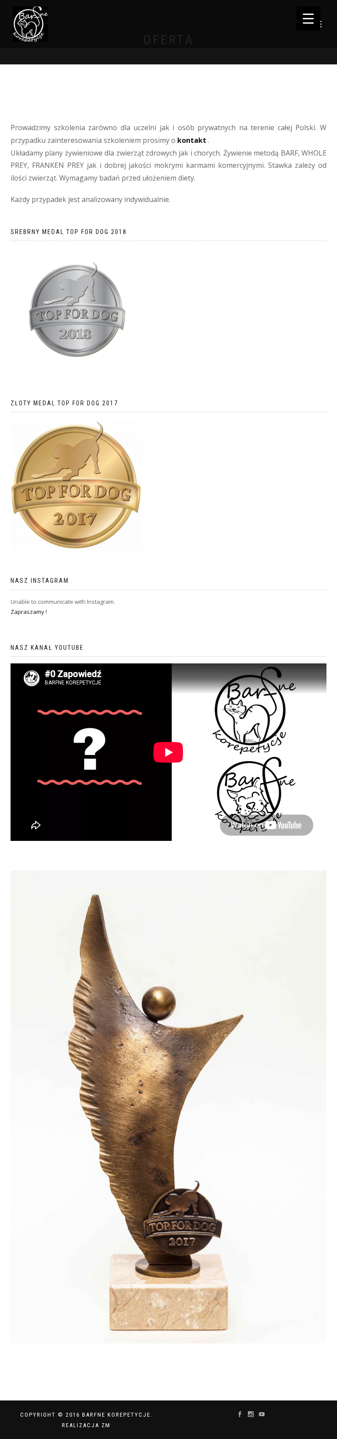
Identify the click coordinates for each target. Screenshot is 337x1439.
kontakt (191, 140)
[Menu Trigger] (308, 19)
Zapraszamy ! (29, 612)
